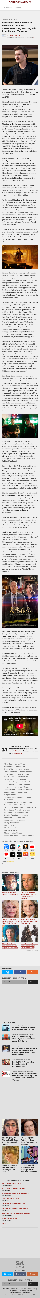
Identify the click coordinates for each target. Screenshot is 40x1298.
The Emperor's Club (11, 825)
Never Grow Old (10, 805)
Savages (25, 815)
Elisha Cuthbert (26, 772)
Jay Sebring (21, 779)
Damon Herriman (10, 772)
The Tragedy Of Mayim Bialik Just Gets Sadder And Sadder (10, 1141)
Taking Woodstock (11, 823)
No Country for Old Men (13, 807)
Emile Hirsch (9, 774)
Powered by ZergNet (32, 950)
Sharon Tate (20, 818)
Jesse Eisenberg (10, 782)
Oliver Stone (31, 807)
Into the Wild (23, 777)
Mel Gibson (8, 800)
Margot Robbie (10, 795)
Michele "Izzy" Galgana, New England (15, 1208)
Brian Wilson (20, 766)
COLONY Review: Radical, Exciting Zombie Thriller (23, 1028)
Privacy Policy (12, 1290)
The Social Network (11, 830)
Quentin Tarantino (11, 815)
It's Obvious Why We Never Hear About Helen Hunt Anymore (29, 921)
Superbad (21, 820)
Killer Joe (7, 787)
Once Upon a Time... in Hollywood (17, 810)
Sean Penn (8, 818)
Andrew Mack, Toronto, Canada (13, 1188)
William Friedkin (28, 835)
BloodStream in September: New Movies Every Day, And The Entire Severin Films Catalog (24, 1076)
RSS (33, 1274)
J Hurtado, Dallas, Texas (10, 1198)
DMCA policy (17, 753)
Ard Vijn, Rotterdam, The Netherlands (15, 1193)
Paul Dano (8, 812)
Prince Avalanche (21, 812)
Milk (30, 802)
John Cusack (25, 782)
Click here (19, 751)
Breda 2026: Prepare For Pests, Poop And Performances (23, 1064)
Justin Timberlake (24, 784)
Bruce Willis (8, 769)
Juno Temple (9, 784)
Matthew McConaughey (13, 797)
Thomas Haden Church (13, 833)
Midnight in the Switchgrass (15, 802)
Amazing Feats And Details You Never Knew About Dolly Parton (10, 921)
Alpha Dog (8, 764)
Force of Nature (23, 774)
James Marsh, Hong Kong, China (13, 1203)
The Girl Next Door (11, 828)
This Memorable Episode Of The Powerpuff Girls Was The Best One (29, 1168)
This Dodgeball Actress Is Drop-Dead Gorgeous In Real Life (29, 1141)
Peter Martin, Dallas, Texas (11, 1183)
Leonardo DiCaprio (22, 787)
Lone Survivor (9, 789)
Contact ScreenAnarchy (29, 1289)
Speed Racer (9, 820)
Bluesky (9, 1274)
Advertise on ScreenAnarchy (20, 1292)
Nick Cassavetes (26, 805)
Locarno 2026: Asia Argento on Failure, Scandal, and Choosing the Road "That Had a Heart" (24, 1051)
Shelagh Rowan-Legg (9, 1218)
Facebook (21, 1274)
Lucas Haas (22, 792)
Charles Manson (22, 769)
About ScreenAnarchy (10, 1289)
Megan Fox (30, 797)
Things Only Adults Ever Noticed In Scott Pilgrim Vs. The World (10, 946)
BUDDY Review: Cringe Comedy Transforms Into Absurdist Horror (23, 1039)
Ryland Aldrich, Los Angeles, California (16, 1213)
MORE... (4, 1223)
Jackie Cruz (8, 779)
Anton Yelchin (20, 764)
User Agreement (26, 1290)
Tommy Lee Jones (11, 835)
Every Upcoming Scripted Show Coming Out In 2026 (9, 1168)
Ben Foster (8, 766)
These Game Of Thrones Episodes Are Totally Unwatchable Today (29, 946)
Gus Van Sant (9, 777)
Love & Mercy (9, 792)
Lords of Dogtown (25, 789)
